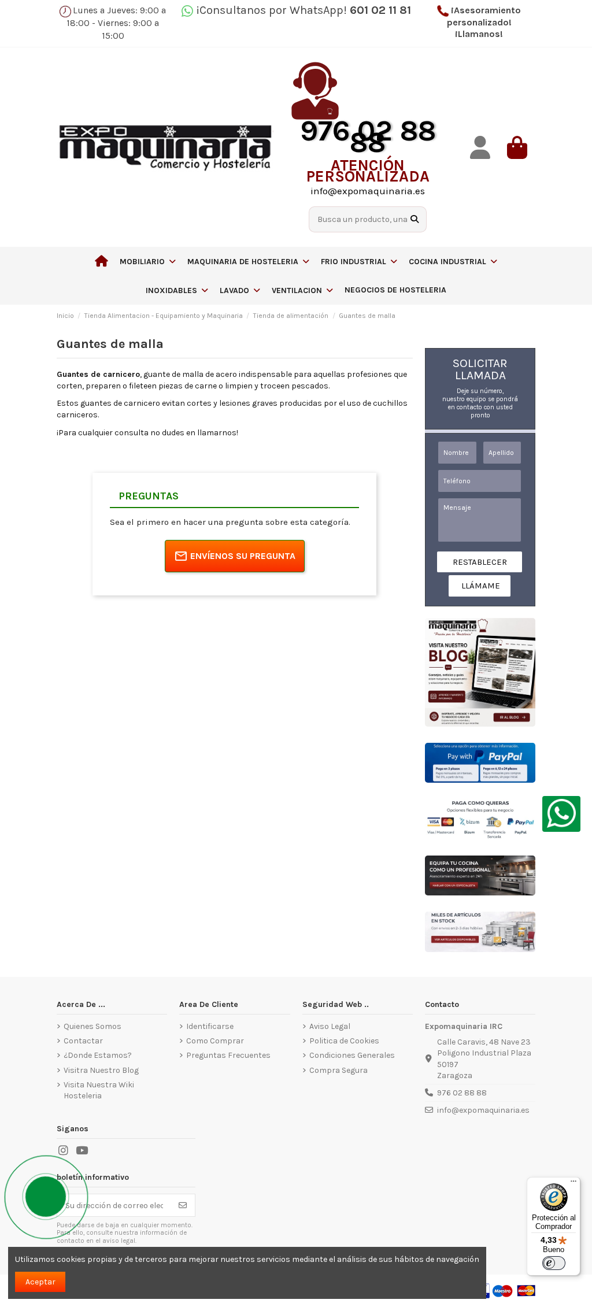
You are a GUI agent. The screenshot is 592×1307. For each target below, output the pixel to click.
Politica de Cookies (344, 1041)
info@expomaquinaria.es (483, 1110)
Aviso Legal (329, 1026)
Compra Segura (338, 1070)
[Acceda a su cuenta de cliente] (479, 148)
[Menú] (573, 1184)
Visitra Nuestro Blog (101, 1070)
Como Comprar (215, 1041)
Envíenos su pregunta (242, 555)
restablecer (480, 562)
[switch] (553, 1263)
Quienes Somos (92, 1026)
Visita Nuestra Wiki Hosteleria (99, 1090)
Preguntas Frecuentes (228, 1055)
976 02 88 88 (462, 1093)
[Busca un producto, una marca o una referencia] (414, 219)
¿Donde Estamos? (98, 1055)
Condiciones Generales (352, 1055)
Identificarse (210, 1026)
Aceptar (40, 1282)
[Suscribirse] (183, 1205)
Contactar (83, 1041)
